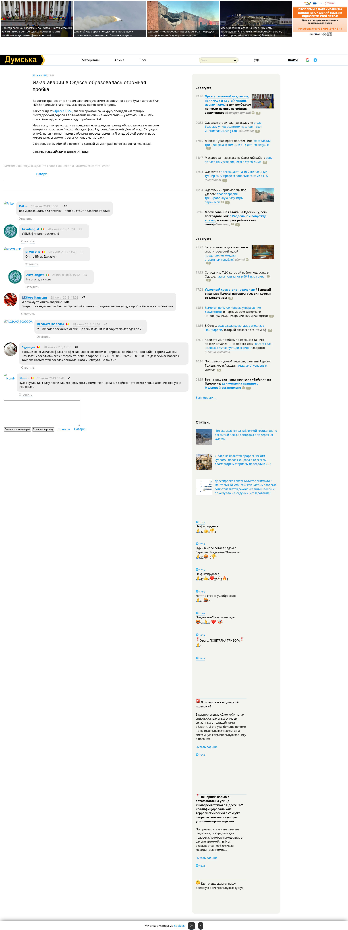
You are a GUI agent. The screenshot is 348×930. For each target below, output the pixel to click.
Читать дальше (207, 747)
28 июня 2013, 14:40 (62, 252)
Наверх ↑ (42, 174)
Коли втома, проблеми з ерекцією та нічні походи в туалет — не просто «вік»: (234, 342)
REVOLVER (32, 252)
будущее (28, 347)
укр (256, 60)
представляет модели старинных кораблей (220, 257)
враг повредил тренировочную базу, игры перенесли (224, 198)
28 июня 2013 (40, 75)
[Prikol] (9, 204)
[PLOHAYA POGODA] (18, 322)
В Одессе (211, 326)
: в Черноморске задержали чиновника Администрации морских (236, 314)
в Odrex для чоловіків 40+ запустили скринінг (238, 346)
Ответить (25, 219)
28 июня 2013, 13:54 (61, 229)
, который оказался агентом (244, 330)
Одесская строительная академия (229, 123)
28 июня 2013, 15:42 (66, 275)
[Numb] (9, 378)
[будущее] (10, 355)
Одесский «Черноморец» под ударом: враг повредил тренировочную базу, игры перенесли (181, 33)
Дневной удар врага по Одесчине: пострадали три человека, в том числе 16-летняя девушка (103, 33)
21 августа (203, 239)
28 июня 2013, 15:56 (57, 347)
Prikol (23, 206)
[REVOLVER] (12, 249)
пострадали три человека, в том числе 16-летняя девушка (238, 143)
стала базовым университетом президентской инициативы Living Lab (233, 127)
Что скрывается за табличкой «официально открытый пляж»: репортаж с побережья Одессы (246, 435)
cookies (179, 926)
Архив (119, 60)
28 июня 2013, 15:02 (64, 297)
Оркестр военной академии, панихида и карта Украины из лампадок (227, 100)
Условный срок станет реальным (230, 289)
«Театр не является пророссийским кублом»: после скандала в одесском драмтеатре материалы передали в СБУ (243, 460)
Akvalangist (30, 229)
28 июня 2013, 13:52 (45, 206)
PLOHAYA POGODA (50, 324)
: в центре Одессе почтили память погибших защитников (228, 108)
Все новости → (206, 398)
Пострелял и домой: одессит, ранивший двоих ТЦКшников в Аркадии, (237, 363)
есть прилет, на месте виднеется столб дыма (238, 160)
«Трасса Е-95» (62, 111)
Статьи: (203, 422)
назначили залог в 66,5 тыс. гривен (241, 276)
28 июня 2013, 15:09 (86, 324)
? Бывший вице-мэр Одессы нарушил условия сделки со (238, 294)
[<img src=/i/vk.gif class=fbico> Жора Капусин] (10, 305)
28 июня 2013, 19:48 (51, 378)
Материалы (91, 60)
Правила (63, 429)
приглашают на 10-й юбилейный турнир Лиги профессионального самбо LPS (236, 174)
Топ (143, 60)
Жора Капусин (36, 297)
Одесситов (213, 172)
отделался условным (252, 366)
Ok (191, 926)
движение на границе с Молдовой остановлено (231, 385)
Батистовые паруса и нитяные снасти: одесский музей (226, 249)
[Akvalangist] (10, 237)
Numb (23, 378)
